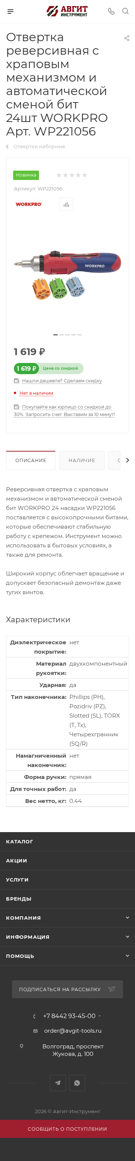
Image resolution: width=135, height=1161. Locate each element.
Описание (30, 460)
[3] (71, 175)
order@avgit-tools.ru (73, 1030)
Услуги (17, 880)
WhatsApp (77, 1083)
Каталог (19, 841)
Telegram (58, 1083)
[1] (59, 175)
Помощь (20, 956)
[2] (65, 175)
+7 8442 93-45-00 (69, 1016)
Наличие (82, 460)
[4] (78, 175)
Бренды (19, 899)
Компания (23, 918)
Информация (28, 937)
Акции (16, 861)
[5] (84, 175)
